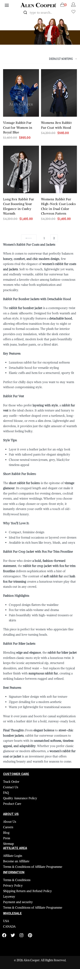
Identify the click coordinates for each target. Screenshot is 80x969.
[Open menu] (7, 5)
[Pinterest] (30, 935)
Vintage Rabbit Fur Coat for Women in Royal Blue (17, 127)
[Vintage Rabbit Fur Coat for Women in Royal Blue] (21, 93)
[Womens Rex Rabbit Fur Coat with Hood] (59, 93)
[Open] (73, 11)
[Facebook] (4, 935)
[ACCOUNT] (73, 4)
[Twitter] (13, 935)
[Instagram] (21, 935)
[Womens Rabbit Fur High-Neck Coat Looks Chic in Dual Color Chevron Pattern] (59, 169)
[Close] (61, 12)
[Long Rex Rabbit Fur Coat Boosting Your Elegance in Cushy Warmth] (21, 169)
